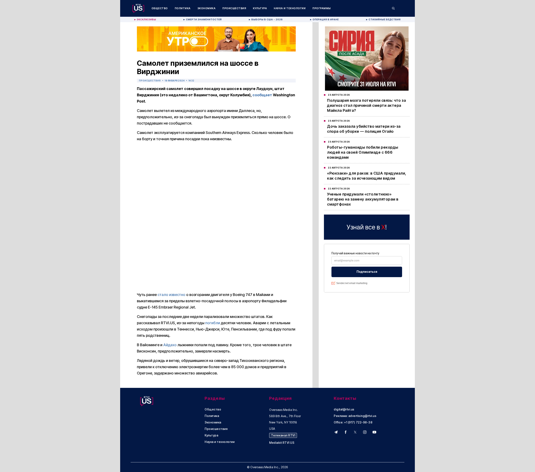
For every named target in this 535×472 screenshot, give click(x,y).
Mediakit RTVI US (281, 442)
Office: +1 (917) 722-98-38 (353, 422)
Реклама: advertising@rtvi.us (355, 416)
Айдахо (170, 345)
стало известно (171, 294)
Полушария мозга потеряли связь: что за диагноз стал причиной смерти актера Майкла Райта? (366, 105)
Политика (183, 8)
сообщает (262, 95)
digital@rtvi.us (344, 409)
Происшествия (234, 8)
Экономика (206, 8)
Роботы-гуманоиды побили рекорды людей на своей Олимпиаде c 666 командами (362, 152)
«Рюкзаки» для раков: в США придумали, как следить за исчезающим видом (366, 175)
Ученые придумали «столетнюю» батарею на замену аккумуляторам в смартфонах (363, 199)
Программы (321, 8)
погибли (212, 323)
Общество (160, 8)
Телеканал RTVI (283, 435)
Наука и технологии (290, 8)
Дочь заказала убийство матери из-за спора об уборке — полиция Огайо (364, 129)
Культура (260, 8)
